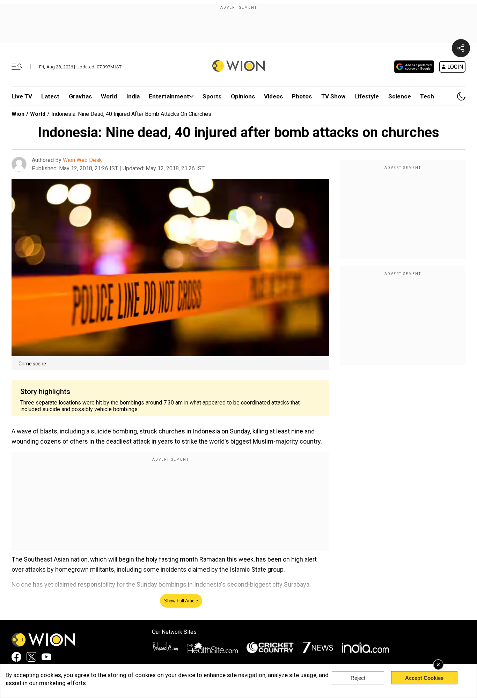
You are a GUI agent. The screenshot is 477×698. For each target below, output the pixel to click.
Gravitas (80, 96)
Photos (302, 96)
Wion (18, 114)
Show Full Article (181, 600)
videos (273, 96)
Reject (358, 678)
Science (399, 96)
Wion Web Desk (82, 160)
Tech (427, 96)
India (133, 96)
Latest (50, 96)
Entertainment (169, 96)
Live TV (22, 96)
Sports (212, 96)
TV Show (333, 96)
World (109, 96)
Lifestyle (366, 96)
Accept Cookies (424, 678)
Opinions (243, 96)
